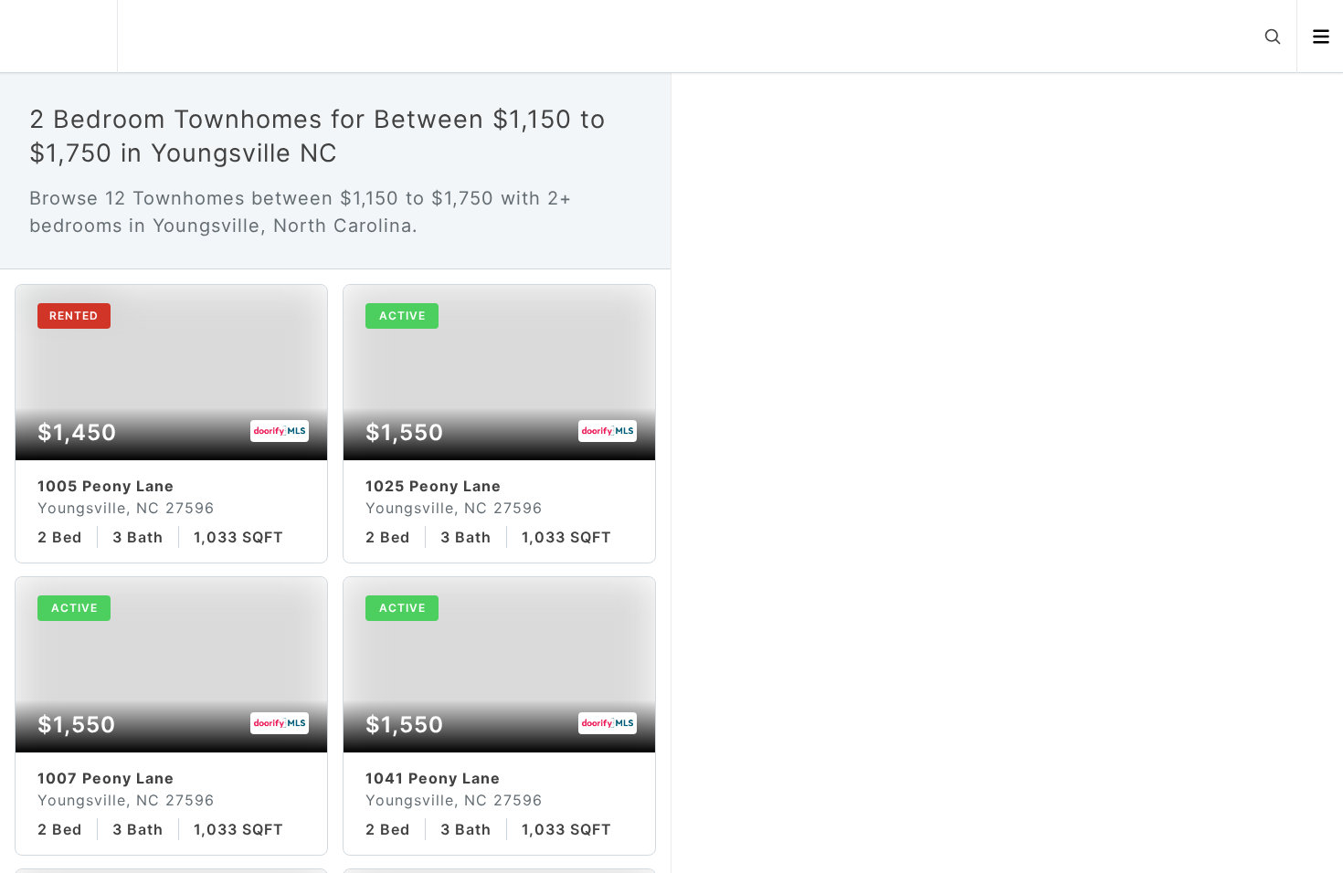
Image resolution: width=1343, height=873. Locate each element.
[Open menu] (1320, 36)
